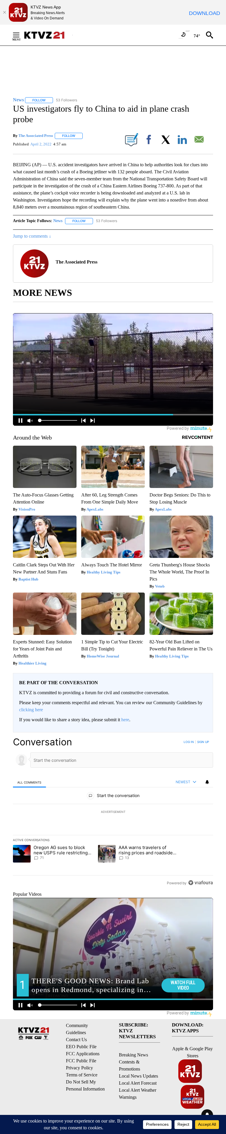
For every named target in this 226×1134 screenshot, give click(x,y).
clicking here (31, 709)
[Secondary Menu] (20, 35)
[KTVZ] (48, 35)
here (125, 719)
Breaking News (133, 1054)
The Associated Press (36, 135)
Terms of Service (81, 1074)
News (57, 221)
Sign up (203, 742)
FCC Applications (82, 1053)
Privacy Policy (79, 1067)
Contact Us (76, 1039)
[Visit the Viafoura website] (200, 882)
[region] (113, 812)
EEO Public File (81, 1046)
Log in (189, 742)
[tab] (29, 782)
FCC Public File (81, 1060)
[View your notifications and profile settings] (207, 782)
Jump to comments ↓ (32, 236)
